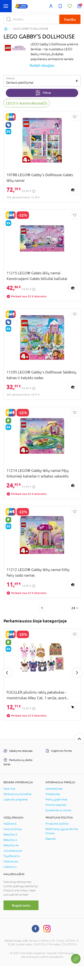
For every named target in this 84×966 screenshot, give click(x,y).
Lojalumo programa (16, 799)
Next (77, 672)
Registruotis (21, 905)
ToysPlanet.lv (12, 856)
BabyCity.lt (10, 834)
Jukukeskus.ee (13, 850)
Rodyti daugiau (42, 65)
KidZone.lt (10, 823)
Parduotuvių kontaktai (18, 794)
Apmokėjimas (54, 788)
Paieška (70, 19)
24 (73, 608)
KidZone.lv (10, 867)
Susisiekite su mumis (58, 810)
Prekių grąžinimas (56, 799)
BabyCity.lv (11, 840)
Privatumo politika (57, 823)
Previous (7, 672)
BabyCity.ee (11, 845)
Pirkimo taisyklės (56, 805)
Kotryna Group (13, 829)
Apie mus (9, 788)
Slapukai (51, 838)
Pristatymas (53, 794)
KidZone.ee (11, 861)
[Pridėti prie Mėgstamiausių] (74, 116)
